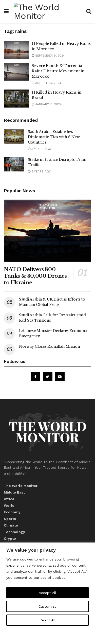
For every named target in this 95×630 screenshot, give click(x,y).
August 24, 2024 (47, 83)
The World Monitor (20, 486)
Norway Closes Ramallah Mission (49, 346)
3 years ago (40, 149)
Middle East (14, 492)
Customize (47, 606)
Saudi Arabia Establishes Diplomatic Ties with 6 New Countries (54, 137)
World (9, 505)
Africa (9, 499)
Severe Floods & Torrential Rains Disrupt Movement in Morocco (58, 71)
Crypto (10, 538)
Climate (11, 525)
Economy (12, 512)
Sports (10, 519)
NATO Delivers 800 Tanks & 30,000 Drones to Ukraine (35, 276)
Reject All (47, 620)
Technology (14, 532)
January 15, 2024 (48, 104)
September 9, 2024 (49, 55)
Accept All (47, 593)
